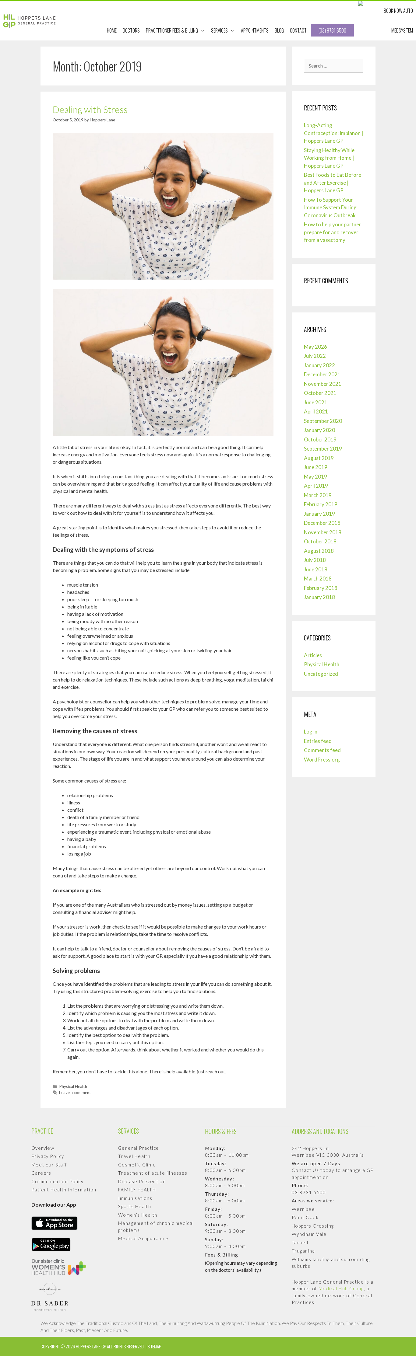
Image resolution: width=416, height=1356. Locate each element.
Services (219, 30)
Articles (313, 655)
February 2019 (320, 504)
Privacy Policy (47, 1156)
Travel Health (134, 1156)
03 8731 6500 (309, 1192)
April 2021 (316, 411)
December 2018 (322, 523)
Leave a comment (75, 1092)
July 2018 (315, 560)
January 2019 (319, 514)
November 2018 (322, 532)
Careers (41, 1173)
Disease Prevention (142, 1181)
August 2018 (319, 551)
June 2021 (315, 402)
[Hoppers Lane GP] (30, 21)
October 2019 (320, 439)
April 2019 (316, 486)
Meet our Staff (49, 1164)
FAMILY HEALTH (137, 1189)
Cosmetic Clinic (136, 1164)
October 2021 (320, 393)
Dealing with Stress (90, 109)
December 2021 (322, 374)
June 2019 (315, 467)
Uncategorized (321, 674)
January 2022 (319, 365)
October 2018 (320, 541)
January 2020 (319, 430)
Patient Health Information (63, 1189)
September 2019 (323, 448)
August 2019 (319, 458)
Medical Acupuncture (143, 1238)
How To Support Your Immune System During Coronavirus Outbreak (330, 207)
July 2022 (315, 356)
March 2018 (318, 578)
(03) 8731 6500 (332, 30)
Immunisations (135, 1198)
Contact (298, 30)
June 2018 (315, 569)
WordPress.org (322, 759)
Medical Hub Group (341, 1288)
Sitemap (154, 1346)
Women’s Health (137, 1215)
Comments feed (322, 750)
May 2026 (315, 346)
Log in (310, 731)
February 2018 (320, 588)
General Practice (138, 1148)
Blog (279, 30)
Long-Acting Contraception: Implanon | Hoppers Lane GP (333, 133)
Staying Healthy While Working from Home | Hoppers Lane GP (329, 158)
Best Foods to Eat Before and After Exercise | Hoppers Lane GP (332, 182)
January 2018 (319, 597)
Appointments (255, 30)
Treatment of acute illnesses (152, 1173)
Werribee (303, 1209)
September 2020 (323, 421)
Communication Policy (57, 1181)
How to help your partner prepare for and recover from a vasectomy (332, 232)
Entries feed (318, 741)
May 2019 (315, 476)
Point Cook (305, 1217)
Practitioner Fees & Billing (172, 30)
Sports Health (134, 1206)
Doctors (131, 30)
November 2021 (322, 384)
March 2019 (318, 495)
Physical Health (73, 1086)
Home (112, 30)
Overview (42, 1148)
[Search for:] (333, 65)
